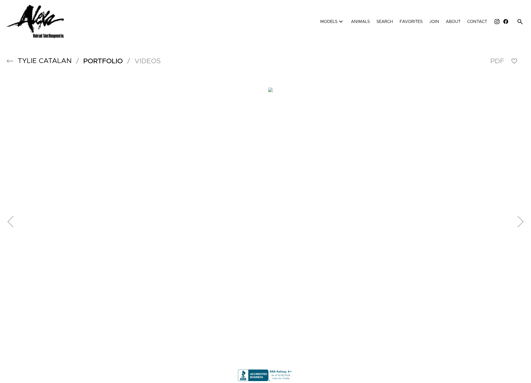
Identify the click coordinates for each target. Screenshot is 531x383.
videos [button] (147, 61)
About (453, 22)
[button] (10, 61)
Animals (360, 22)
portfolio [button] (103, 61)
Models (332, 21)
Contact (477, 22)
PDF (497, 61)
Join (434, 22)
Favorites (411, 22)
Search (384, 22)
